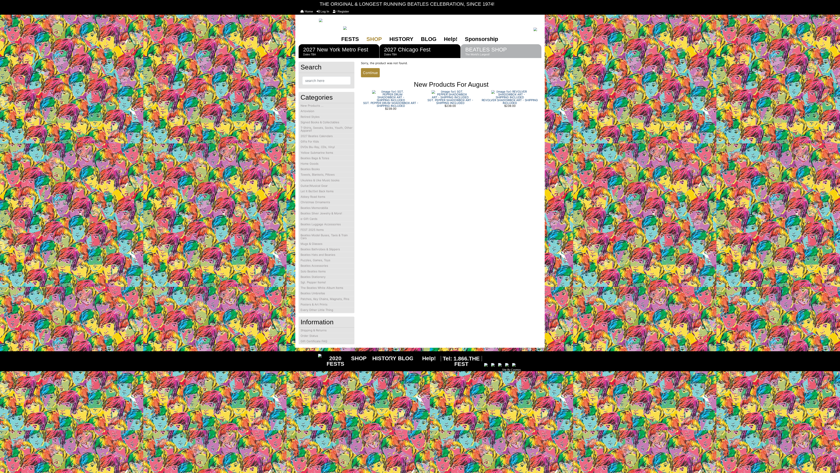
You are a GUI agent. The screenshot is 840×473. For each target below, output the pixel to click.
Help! (450, 39)
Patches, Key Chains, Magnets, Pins (325, 299)
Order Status (309, 335)
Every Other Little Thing (317, 310)
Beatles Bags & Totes (315, 158)
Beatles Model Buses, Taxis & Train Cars (324, 236)
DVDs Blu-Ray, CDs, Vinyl (318, 147)
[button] (831, 451)
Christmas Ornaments (315, 202)
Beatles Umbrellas (313, 293)
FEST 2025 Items (312, 229)
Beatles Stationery (313, 277)
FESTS (350, 39)
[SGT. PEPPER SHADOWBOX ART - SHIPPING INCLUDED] (450, 94)
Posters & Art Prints (314, 304)
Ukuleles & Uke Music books (320, 180)
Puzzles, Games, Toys (315, 260)
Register (343, 11)
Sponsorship (481, 39)
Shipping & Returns (314, 330)
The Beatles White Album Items (322, 287)
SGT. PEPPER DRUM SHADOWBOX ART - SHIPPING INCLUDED (390, 104)
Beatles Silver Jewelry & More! (321, 213)
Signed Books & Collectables (320, 122)
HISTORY (401, 39)
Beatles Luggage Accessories (321, 224)
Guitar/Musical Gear (314, 185)
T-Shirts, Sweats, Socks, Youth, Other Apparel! (326, 129)
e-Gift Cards (309, 219)
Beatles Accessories (314, 265)
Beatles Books (310, 169)
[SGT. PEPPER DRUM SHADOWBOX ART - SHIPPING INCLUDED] (390, 95)
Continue (370, 73)
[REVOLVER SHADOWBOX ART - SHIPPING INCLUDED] (509, 94)
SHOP (374, 39)
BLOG (428, 39)
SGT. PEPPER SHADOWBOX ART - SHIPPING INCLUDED (450, 101)
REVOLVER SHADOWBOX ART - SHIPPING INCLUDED (510, 101)
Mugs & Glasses (311, 243)
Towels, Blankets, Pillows (318, 174)
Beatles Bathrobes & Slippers (320, 249)
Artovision (307, 111)
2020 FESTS (335, 361)
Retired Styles (310, 116)
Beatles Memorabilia (314, 208)
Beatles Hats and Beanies (318, 254)
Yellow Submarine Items (317, 152)
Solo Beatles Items (313, 271)
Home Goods (309, 163)
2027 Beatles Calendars (317, 136)
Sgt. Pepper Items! (313, 282)
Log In (324, 11)
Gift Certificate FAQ (314, 341)
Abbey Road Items (313, 196)
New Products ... (312, 105)
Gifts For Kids (310, 141)
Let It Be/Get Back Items (317, 191)
